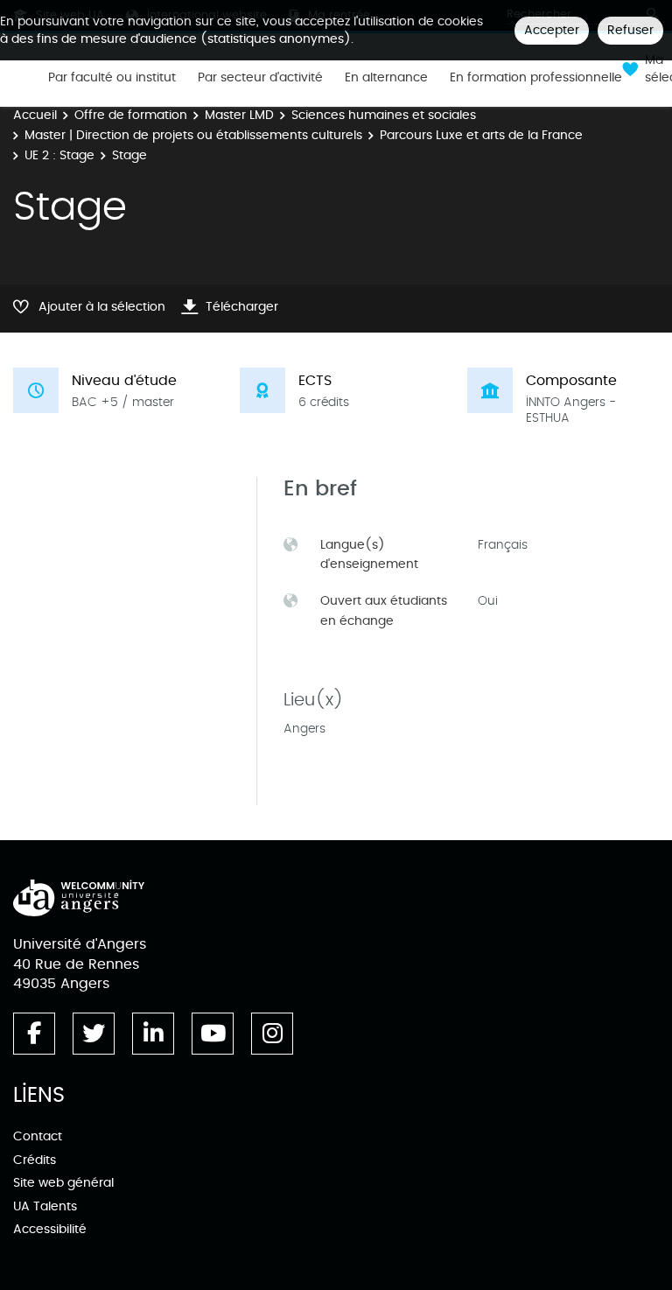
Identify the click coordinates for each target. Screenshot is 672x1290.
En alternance (386, 78)
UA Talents (45, 1206)
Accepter (551, 30)
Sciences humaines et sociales (383, 115)
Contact (37, 1136)
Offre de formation (130, 115)
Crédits (34, 1160)
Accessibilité (50, 1229)
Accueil (35, 115)
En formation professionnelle (536, 78)
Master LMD (239, 115)
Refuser (630, 30)
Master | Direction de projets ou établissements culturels (193, 135)
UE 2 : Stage (59, 155)
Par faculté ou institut (112, 78)
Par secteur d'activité (260, 78)
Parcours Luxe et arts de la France (481, 135)
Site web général (63, 1183)
